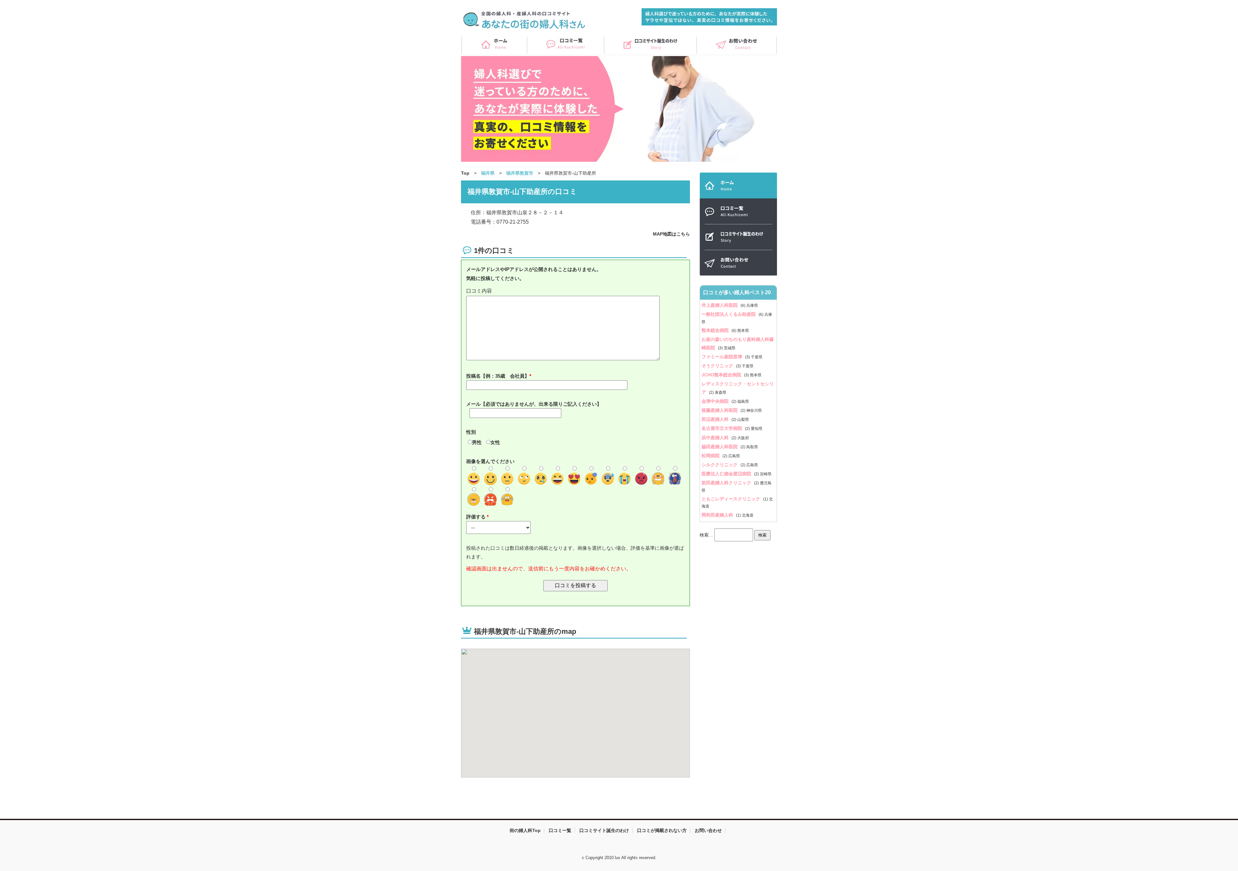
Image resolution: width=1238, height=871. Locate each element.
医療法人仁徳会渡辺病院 (727, 473)
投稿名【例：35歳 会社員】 (497, 376)
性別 (471, 432)
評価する (476, 516)
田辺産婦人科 (716, 419)
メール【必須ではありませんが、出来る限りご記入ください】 (534, 404)
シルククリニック (720, 464)
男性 (477, 442)
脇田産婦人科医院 (720, 446)
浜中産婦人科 (716, 437)
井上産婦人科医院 (720, 305)
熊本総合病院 (716, 330)
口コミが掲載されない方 (662, 830)
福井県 (488, 173)
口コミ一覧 (560, 830)
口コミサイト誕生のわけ (604, 830)
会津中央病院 (716, 401)
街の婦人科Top (525, 830)
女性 (495, 442)
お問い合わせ (708, 830)
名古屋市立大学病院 (722, 428)
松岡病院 (711, 455)
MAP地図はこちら (671, 234)
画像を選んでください (490, 461)
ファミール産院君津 (722, 356)
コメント (575, 291)
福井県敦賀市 (519, 173)
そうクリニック (718, 365)
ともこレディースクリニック (731, 498)
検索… (706, 534)
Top (465, 173)
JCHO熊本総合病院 (722, 374)
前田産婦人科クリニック (727, 482)
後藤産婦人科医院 (720, 410)
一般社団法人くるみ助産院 (729, 314)
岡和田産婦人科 (718, 515)
